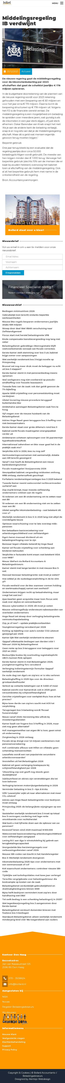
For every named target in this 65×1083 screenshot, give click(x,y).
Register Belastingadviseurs (18, 1006)
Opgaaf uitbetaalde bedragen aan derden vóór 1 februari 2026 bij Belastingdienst (28, 643)
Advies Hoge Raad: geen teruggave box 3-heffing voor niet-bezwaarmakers (31, 422)
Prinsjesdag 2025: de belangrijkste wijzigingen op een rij (31, 808)
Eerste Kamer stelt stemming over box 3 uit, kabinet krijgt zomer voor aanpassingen (30, 354)
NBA (5, 996)
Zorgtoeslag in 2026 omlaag (17, 737)
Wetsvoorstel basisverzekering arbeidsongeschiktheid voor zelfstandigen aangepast (32, 835)
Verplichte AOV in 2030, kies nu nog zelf (23, 451)
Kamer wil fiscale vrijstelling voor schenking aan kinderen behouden (28, 549)
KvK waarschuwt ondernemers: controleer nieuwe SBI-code (31, 870)
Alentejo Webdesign (39, 1079)
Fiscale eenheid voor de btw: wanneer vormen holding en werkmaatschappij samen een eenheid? (31, 587)
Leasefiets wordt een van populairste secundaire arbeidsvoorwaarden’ (28, 756)
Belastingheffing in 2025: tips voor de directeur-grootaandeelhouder (28, 680)
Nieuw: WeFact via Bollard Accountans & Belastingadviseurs (24, 562)
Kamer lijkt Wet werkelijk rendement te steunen (28, 637)
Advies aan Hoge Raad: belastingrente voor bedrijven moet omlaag (31, 801)
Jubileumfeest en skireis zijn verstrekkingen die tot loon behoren (30, 780)
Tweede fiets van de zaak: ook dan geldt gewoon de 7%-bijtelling (30, 388)
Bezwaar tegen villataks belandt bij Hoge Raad (27, 544)
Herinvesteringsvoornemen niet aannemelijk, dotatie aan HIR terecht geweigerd (30, 456)
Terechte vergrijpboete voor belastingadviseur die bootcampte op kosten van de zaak (29, 880)
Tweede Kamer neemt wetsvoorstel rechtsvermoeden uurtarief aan (31, 484)
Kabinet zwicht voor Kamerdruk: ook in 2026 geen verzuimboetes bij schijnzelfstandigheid (29, 691)
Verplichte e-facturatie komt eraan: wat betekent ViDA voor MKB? (31, 556)
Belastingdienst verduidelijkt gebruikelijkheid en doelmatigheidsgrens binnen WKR (28, 887)
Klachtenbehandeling (13, 1042)
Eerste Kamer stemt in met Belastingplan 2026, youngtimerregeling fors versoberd (27, 663)
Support (6, 1046)
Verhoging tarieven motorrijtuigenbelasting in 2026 (30, 785)
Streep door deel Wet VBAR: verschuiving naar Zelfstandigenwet (27, 330)
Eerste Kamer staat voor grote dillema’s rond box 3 (29, 427)
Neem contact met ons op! (24, 292)
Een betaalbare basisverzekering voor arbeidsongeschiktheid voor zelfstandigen (25, 532)
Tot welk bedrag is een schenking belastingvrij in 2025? (32, 899)
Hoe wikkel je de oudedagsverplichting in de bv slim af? (30, 580)
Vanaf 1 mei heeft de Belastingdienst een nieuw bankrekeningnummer (28, 463)
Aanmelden (14, 273)
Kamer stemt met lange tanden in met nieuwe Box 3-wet (30, 569)
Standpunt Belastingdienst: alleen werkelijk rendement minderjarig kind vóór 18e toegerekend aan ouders (32, 918)
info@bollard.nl (17, 984)
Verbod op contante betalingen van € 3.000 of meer (30, 686)
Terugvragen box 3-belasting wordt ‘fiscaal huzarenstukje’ (25, 711)
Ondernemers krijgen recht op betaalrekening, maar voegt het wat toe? (30, 593)
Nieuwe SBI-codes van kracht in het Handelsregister (30, 854)
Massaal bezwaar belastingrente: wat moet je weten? (31, 575)
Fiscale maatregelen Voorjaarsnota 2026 (24, 468)
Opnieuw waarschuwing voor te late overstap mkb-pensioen (29, 525)
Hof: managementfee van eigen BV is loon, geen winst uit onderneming (31, 732)
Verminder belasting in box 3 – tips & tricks (25, 789)
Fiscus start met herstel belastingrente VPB (25, 335)
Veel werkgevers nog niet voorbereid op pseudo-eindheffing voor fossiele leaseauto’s (28, 381)
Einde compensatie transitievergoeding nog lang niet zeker (31, 340)
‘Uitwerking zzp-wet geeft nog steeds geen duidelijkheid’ (25, 773)
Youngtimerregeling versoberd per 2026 (24, 627)
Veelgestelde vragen (13, 1038)
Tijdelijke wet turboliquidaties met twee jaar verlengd (31, 875)
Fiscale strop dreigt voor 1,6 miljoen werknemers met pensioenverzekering (31, 742)
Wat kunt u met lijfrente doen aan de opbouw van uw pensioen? (31, 824)
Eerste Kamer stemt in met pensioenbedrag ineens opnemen (29, 374)
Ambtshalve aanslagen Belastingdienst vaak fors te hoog (30, 408)
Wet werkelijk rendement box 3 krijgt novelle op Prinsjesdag (28, 361)
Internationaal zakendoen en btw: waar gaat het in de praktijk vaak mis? (31, 446)
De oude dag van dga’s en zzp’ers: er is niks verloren (31, 675)
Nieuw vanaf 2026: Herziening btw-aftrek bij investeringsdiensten (26, 718)
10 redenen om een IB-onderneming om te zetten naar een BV (31, 498)
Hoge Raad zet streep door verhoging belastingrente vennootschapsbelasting (31, 618)
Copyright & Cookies (19, 1072)
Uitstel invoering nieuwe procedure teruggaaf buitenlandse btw (27, 401)
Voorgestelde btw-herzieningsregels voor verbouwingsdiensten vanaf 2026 (24, 848)
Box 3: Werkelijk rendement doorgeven (23, 858)
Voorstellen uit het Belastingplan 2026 (22, 761)
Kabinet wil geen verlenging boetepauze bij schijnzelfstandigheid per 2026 (25, 766)
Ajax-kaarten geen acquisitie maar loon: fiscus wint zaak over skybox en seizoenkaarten (30, 600)
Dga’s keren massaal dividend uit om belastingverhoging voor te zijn (22, 538)
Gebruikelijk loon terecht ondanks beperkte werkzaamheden (25, 316)
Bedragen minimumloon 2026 (18, 311)
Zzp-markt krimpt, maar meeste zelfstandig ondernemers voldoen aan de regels (26, 491)
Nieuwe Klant (9, 1034)
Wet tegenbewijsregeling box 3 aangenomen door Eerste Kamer (29, 904)
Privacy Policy (9, 1049)
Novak (6, 1001)
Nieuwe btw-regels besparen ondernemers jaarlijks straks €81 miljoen (30, 323)
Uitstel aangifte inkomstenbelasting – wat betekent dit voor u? (31, 511)
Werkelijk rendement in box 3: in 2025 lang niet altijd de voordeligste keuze (32, 518)
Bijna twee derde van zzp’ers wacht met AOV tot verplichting (28, 705)
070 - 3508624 (17, 978)
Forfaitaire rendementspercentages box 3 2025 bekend (32, 479)
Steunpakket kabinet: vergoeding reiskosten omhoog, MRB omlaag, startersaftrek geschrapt (31, 474)
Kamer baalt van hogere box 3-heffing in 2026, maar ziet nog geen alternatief (30, 725)
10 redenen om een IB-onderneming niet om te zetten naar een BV (31, 505)
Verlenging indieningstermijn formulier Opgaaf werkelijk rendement (27, 670)
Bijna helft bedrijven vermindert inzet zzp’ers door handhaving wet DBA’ (29, 894)
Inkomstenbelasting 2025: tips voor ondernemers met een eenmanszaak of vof (31, 863)
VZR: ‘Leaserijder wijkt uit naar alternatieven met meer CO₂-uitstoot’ (31, 794)
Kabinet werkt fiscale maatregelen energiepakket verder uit (29, 432)
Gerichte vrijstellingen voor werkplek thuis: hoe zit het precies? (31, 698)
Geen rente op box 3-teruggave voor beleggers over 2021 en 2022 (30, 649)
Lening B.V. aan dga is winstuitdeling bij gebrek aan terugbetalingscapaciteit (30, 842)
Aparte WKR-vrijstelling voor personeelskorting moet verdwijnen (30, 394)
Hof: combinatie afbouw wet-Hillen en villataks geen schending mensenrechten (30, 749)
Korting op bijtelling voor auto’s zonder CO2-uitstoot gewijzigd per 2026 (30, 632)
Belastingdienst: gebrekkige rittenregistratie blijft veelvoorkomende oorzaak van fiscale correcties (29, 347)
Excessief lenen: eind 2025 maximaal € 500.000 (27, 830)
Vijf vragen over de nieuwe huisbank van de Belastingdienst (26, 415)
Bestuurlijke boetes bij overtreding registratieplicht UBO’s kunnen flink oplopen (29, 656)
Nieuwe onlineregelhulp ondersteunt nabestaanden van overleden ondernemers (32, 611)
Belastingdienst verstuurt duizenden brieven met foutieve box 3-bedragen (29, 911)
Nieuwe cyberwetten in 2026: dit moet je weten (27, 606)
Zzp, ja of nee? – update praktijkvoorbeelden (26, 623)
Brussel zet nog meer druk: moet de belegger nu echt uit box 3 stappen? (31, 367)
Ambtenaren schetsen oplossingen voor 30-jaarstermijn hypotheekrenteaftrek (32, 439)
